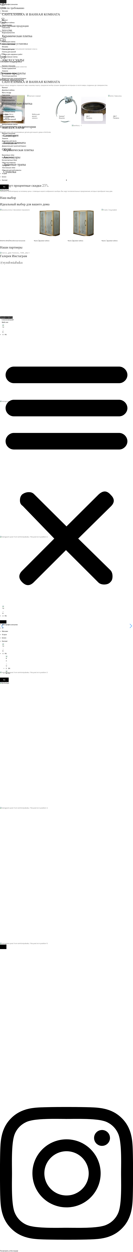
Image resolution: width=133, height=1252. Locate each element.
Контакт (4, 180)
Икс (4, 187)
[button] (66, 472)
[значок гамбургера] (3, 1)
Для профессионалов (10, 4)
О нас (4, 8)
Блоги (4, 177)
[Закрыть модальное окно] (3, 947)
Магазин (5, 11)
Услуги (4, 173)
